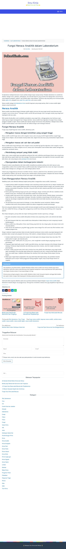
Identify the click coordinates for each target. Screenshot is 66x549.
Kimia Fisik (5, 446)
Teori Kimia (5, 488)
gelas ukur (8, 100)
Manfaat (4, 467)
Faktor (3, 417)
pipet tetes (28, 100)
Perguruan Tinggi (6, 478)
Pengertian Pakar (6, 472)
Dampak (4, 409)
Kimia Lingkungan (6, 457)
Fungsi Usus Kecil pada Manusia (53, 312)
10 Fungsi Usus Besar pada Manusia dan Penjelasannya (31, 313)
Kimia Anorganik (6, 443)
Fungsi (23, 319)
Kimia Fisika (5, 449)
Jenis (3, 430)
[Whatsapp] (15, 290)
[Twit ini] (6, 290)
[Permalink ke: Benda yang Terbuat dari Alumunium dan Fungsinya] (12, 304)
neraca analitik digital (19, 321)
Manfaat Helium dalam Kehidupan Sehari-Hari (13, 326)
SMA (3, 486)
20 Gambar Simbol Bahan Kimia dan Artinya (13, 381)
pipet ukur (22, 100)
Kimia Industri (5, 451)
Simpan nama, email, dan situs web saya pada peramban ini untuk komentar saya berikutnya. (27, 357)
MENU (61, 11)
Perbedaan (4, 475)
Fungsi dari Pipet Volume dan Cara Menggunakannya (51, 326)
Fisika (3, 419)
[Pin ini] (9, 290)
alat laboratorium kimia (19, 103)
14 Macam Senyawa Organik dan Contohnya (13, 389)
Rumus (4, 480)
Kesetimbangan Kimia (7, 435)
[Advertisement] (33, 26)
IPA (3, 427)
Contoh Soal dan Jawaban (8, 406)
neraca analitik (9, 321)
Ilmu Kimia (33, 2)
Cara (19, 319)
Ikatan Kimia (5, 425)
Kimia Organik (5, 459)
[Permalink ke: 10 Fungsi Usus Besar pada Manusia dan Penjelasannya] (33, 304)
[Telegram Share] (12, 290)
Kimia (3, 438)
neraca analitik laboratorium (32, 321)
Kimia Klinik (5, 454)
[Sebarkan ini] (3, 290)
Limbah (4, 464)
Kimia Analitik (5, 441)
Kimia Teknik (5, 462)
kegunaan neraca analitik (47, 319)
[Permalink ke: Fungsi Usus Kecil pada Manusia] (54, 304)
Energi (3, 414)
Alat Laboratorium (13, 319)
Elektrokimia (5, 411)
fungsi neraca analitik (51, 281)
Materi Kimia (5, 470)
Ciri (3, 404)
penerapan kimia (26, 159)
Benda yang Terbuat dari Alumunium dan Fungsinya (9, 313)
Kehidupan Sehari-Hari (7, 433)
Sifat (3, 483)
